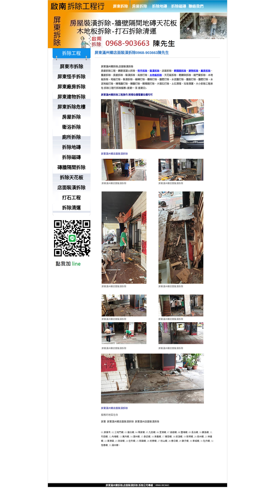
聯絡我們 (196, 6)
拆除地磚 (159, 6)
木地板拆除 (156, 75)
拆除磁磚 (178, 6)
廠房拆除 (205, 70)
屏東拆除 (120, 6)
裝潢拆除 (154, 70)
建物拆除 (193, 70)
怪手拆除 (142, 70)
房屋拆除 (139, 6)
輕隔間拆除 (180, 70)
